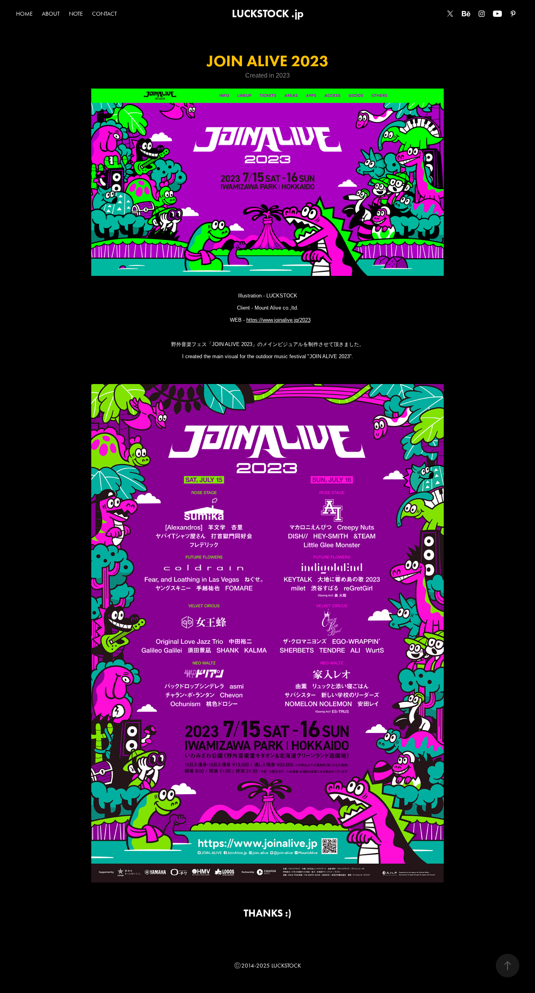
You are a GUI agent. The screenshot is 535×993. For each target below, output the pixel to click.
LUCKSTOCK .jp (268, 13)
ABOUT (51, 13)
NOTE (76, 13)
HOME (24, 13)
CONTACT (104, 13)
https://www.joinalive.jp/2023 (278, 320)
